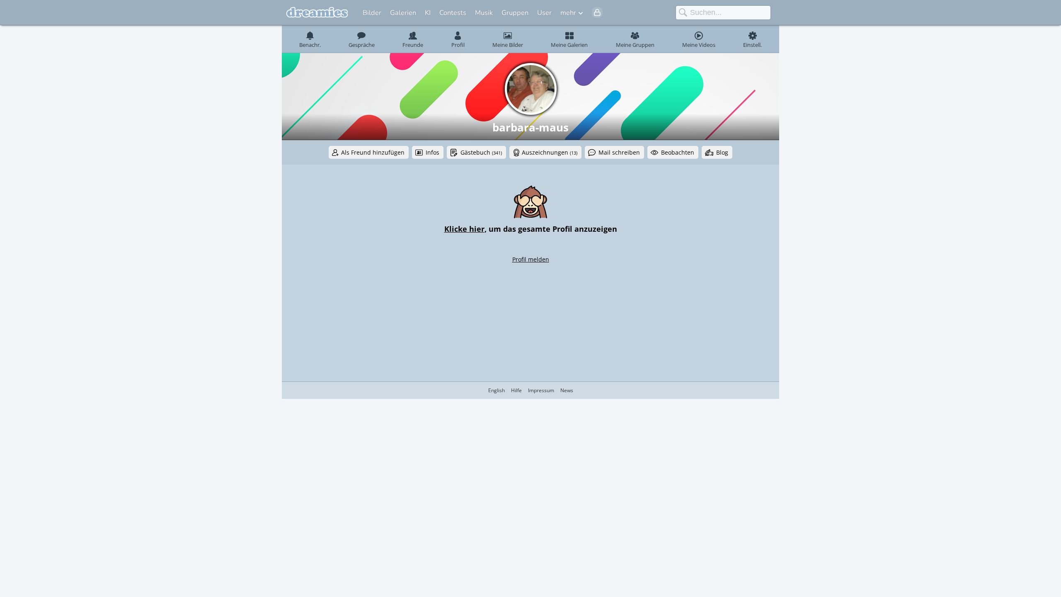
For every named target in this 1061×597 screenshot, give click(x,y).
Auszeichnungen (549, 152)
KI (428, 12)
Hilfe (516, 390)
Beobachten (677, 152)
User (544, 12)
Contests (452, 12)
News (566, 390)
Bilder (372, 12)
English (496, 390)
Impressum (541, 390)
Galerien (403, 12)
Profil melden (530, 259)
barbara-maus (530, 127)
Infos (432, 152)
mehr (568, 12)
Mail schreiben (619, 152)
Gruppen (514, 12)
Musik (484, 12)
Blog (722, 152)
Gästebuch (481, 152)
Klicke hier (464, 229)
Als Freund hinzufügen (373, 152)
